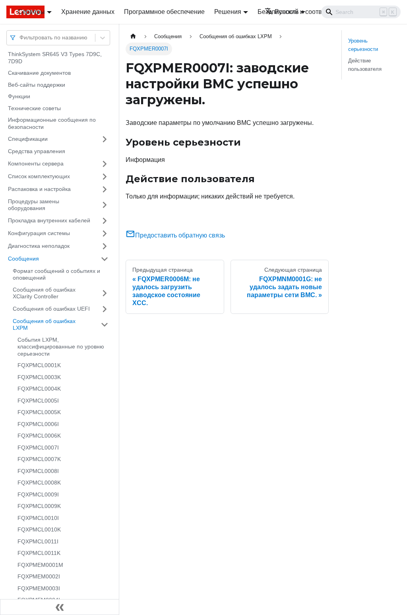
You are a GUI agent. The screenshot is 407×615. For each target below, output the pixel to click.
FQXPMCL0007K (39, 459)
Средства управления (36, 151)
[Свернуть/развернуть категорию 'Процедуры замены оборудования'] (104, 205)
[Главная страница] (133, 36)
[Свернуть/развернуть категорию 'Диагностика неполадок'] (104, 246)
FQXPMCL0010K (39, 529)
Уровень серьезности (363, 45)
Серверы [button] (31, 11)
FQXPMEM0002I (38, 576)
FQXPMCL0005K (39, 412)
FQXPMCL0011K (38, 553)
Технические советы (34, 108)
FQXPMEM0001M (40, 565)
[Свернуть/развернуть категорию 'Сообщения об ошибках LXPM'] (104, 324)
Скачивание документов (39, 73)
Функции (19, 96)
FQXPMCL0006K (39, 435)
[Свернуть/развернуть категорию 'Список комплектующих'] (104, 176)
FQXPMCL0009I (38, 494)
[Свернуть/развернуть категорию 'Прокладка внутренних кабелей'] (104, 220)
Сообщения (23, 258)
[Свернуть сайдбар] (59, 607)
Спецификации (28, 139)
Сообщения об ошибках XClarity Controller (44, 293)
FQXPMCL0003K (39, 377)
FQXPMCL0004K (39, 388)
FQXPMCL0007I (38, 447)
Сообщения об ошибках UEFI (51, 309)
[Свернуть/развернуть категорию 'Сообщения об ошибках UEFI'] (104, 309)
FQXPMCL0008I (38, 471)
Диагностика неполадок (39, 246)
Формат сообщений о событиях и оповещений (56, 274)
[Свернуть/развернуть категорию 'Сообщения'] (104, 259)
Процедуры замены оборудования (33, 205)
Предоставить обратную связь (180, 235)
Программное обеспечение (164, 11)
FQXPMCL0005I (38, 400)
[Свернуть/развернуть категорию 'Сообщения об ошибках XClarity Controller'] (104, 293)
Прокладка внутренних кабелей (49, 220)
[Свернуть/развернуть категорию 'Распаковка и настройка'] (104, 189)
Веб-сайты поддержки (36, 85)
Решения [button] (227, 11)
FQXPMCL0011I (37, 541)
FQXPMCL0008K (39, 482)
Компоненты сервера (36, 163)
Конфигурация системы (39, 233)
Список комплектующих (39, 176)
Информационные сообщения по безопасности (52, 123)
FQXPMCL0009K (39, 506)
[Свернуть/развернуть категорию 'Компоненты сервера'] (104, 164)
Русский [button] (286, 11)
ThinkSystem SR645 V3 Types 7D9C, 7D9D (55, 57)
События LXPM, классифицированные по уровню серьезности (60, 347)
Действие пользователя (365, 65)
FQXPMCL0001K (39, 365)
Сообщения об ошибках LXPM (44, 324)
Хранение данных (87, 11)
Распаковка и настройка (39, 189)
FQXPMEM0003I (38, 588)
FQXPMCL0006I (38, 424)
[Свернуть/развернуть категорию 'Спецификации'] (104, 139)
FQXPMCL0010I (38, 518)
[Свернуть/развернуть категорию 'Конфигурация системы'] (104, 233)
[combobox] (20, 37)
